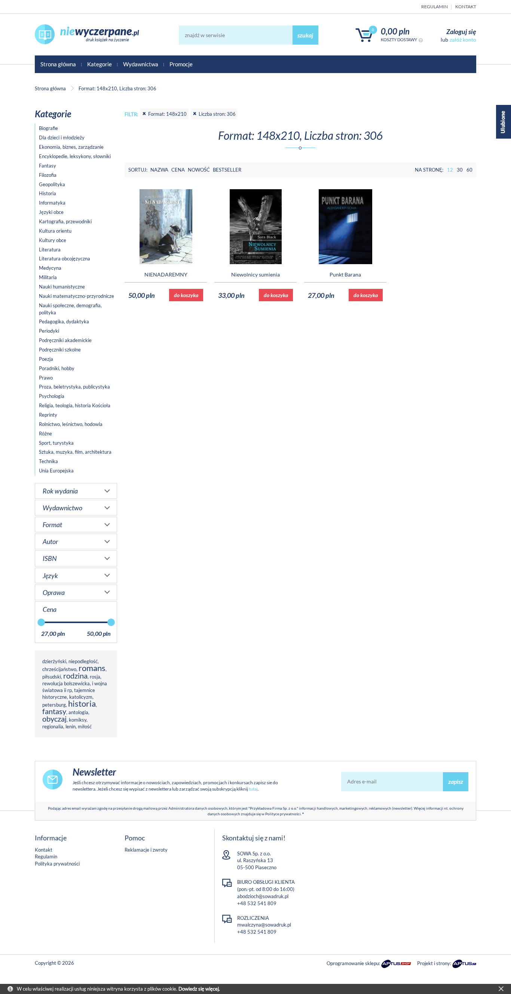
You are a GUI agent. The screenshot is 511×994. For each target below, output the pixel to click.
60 (469, 170)
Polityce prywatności (283, 814)
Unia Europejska (56, 471)
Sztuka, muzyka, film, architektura (75, 452)
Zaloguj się (461, 31)
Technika (48, 461)
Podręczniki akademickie (65, 340)
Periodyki (49, 331)
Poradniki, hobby (56, 368)
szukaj (305, 35)
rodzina (75, 675)
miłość (85, 726)
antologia (78, 712)
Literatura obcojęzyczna (64, 259)
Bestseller (227, 170)
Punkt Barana (345, 274)
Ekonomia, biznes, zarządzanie (71, 147)
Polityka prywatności (57, 864)
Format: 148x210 (167, 114)
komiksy (77, 720)
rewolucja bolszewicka (66, 683)
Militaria (48, 277)
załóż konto (463, 39)
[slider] (41, 622)
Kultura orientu (55, 231)
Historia (47, 193)
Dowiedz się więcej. (199, 989)
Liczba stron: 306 (217, 114)
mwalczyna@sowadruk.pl (264, 925)
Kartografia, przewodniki (65, 221)
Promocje (181, 64)
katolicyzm (80, 697)
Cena (178, 170)
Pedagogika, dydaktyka (64, 321)
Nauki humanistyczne (62, 287)
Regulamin (434, 6)
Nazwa (159, 170)
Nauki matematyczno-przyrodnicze (76, 296)
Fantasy (47, 166)
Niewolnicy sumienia (255, 274)
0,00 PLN (395, 31)
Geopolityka (52, 184)
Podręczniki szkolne (60, 350)
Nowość (199, 170)
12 (450, 170)
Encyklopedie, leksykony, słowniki (75, 156)
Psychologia (51, 396)
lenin (70, 726)
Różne (45, 433)
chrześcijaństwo (59, 669)
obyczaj (54, 718)
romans (92, 668)
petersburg (54, 705)
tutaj (253, 789)
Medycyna (50, 268)
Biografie (48, 128)
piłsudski (51, 677)
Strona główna (58, 64)
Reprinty (48, 415)
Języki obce (51, 212)
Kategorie (99, 64)
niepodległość (83, 661)
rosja (95, 677)
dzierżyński (54, 661)
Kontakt (465, 6)
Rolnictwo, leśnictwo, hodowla (70, 424)
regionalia (52, 726)
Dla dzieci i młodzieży (62, 138)
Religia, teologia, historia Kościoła (74, 405)
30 (460, 170)
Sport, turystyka (56, 443)
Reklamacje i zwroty (146, 850)
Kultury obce (52, 240)
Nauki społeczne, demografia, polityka (70, 308)
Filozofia (47, 175)
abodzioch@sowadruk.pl (262, 896)
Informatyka (52, 203)
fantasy (54, 711)
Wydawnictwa (140, 64)
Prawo (46, 378)
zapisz (455, 781)
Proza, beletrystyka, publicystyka (74, 387)
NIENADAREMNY (165, 274)
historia (82, 703)
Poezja (46, 359)
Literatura (50, 250)
